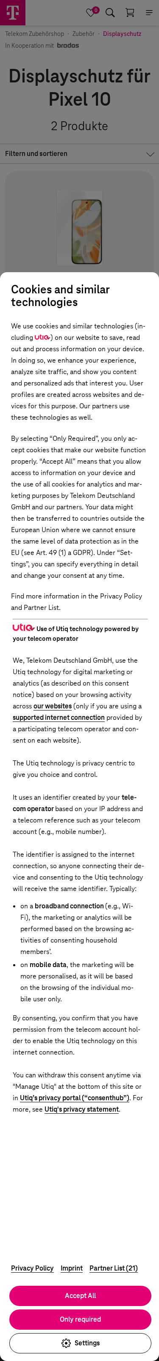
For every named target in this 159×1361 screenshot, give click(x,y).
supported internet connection (59, 717)
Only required (80, 1319)
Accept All (80, 1295)
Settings (87, 1343)
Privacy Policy (32, 1268)
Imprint (72, 1268)
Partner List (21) (113, 1268)
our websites (52, 706)
